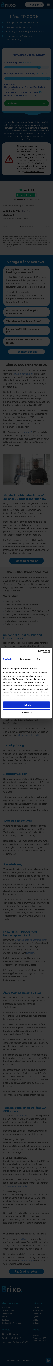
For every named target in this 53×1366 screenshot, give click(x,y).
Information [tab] (25, 659)
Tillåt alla (26, 705)
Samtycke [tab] (8, 659)
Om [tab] (38, 659)
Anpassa (25, 713)
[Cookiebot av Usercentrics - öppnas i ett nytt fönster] (38, 651)
